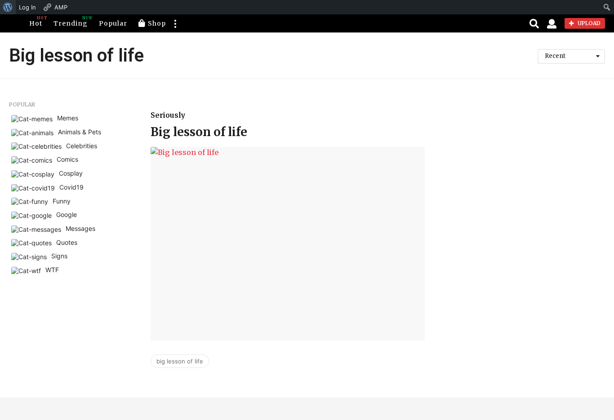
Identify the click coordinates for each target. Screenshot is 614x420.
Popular (113, 23)
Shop (157, 23)
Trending (70, 21)
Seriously (168, 115)
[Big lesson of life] (288, 244)
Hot (35, 21)
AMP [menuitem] (60, 7)
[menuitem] (8, 7)
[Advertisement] (526, 164)
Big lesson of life (199, 131)
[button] (175, 23)
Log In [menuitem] (27, 7)
